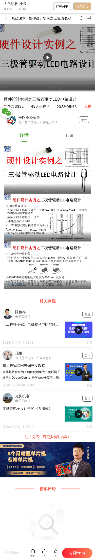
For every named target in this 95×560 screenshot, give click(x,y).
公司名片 (82, 6)
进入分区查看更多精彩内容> (47, 437)
